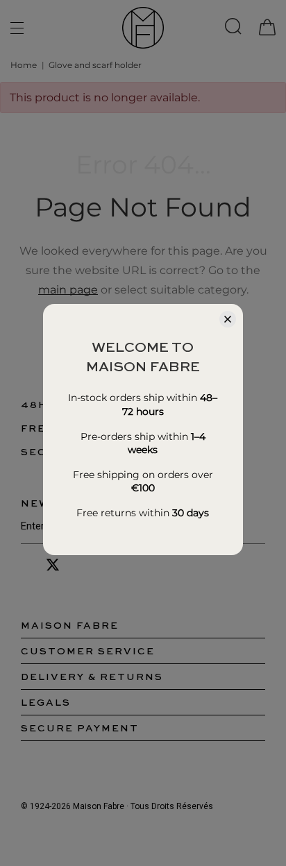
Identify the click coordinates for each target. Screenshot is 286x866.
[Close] (227, 319)
